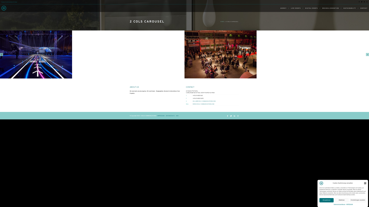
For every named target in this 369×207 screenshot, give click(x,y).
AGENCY (283, 8)
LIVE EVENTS (296, 8)
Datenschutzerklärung (339, 204)
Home (222, 21)
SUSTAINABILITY (349, 8)
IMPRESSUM (349, 204)
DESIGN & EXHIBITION (330, 8)
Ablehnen (342, 200)
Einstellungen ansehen (358, 200)
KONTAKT (364, 8)
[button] (365, 183)
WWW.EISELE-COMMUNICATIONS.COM (203, 104)
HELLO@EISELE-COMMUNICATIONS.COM (204, 101)
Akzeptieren (326, 200)
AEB (177, 116)
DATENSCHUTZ (170, 116)
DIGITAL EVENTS (311, 8)
